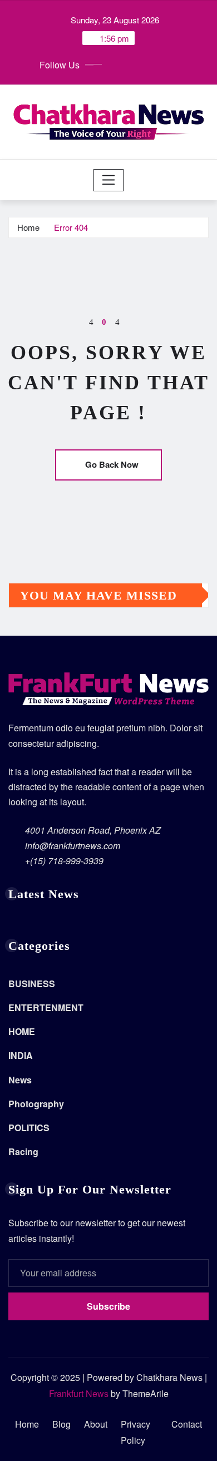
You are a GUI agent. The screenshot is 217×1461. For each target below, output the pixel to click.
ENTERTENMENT (45, 1007)
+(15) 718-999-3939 (64, 860)
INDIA (20, 1055)
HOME (21, 1031)
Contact (186, 1424)
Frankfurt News (78, 1393)
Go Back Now (112, 464)
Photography (36, 1103)
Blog (61, 1424)
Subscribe (108, 1306)
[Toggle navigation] (108, 180)
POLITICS (29, 1127)
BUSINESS (31, 983)
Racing (23, 1151)
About (95, 1424)
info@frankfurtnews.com (72, 845)
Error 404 (71, 227)
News (20, 1079)
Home (28, 227)
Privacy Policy (135, 1432)
